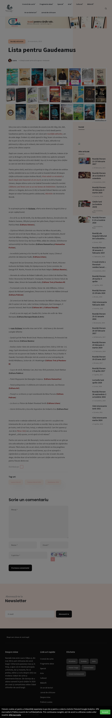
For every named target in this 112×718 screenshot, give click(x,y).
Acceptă (105, 712)
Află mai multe (15, 715)
